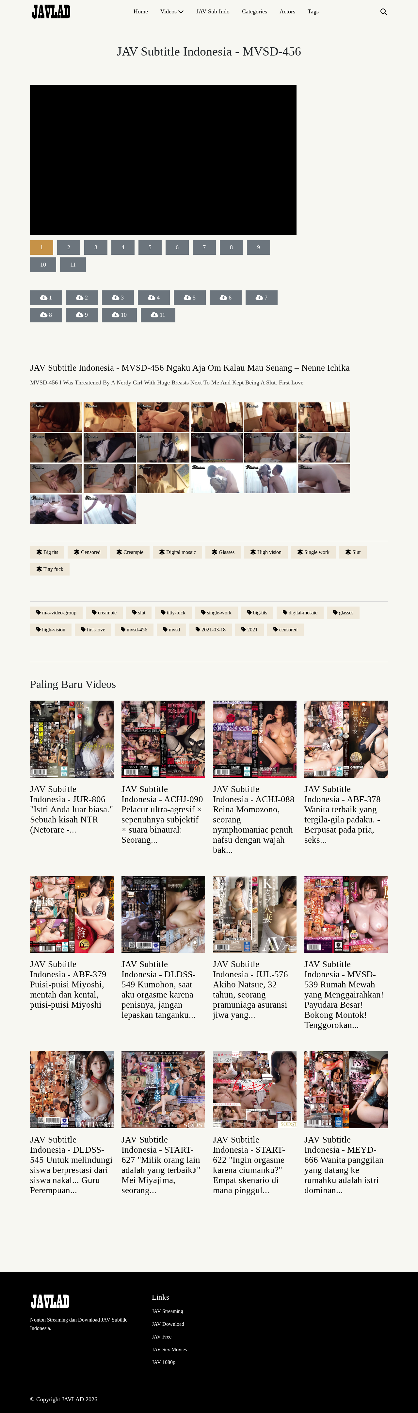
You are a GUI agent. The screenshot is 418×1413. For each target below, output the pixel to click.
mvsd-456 (137, 629)
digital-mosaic (303, 612)
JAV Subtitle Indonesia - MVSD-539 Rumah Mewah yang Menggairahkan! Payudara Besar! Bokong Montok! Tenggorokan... (344, 994)
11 (162, 315)
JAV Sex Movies (169, 1349)
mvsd (174, 629)
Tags (313, 11)
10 (124, 315)
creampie (107, 612)
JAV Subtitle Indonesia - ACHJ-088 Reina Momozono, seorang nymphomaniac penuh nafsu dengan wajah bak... (254, 819)
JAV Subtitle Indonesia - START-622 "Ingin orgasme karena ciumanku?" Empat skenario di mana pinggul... (249, 1165)
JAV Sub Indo (213, 11)
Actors (287, 11)
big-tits (260, 612)
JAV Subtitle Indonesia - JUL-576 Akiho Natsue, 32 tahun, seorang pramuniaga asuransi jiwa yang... (250, 989)
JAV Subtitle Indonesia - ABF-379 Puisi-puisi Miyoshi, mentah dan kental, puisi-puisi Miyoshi (68, 984)
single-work (219, 612)
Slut (356, 552)
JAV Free (161, 1337)
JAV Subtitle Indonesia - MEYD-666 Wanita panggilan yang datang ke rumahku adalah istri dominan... (344, 1165)
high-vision (53, 629)
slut (141, 612)
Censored (91, 552)
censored (288, 629)
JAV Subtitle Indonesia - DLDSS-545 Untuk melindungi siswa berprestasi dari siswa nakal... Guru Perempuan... (71, 1165)
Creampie (133, 552)
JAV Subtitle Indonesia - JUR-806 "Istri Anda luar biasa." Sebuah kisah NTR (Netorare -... (71, 809)
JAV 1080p (163, 1362)
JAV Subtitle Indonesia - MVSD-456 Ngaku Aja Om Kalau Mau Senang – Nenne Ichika (190, 368)
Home (141, 11)
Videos (168, 11)
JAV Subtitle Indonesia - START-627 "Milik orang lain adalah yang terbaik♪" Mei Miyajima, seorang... (161, 1165)
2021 (252, 629)
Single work (317, 552)
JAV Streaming (167, 1311)
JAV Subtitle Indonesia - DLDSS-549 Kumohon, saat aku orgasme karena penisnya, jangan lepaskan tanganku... (158, 989)
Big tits (50, 552)
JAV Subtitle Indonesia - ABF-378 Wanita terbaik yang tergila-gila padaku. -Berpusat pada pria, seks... (342, 814)
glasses (346, 612)
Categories (254, 11)
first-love (96, 629)
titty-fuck (176, 612)
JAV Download (168, 1324)
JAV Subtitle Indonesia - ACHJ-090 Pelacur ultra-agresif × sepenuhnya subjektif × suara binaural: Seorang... (162, 814)
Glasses (226, 552)
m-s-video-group (59, 612)
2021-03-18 (213, 629)
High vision (269, 552)
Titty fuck (53, 569)
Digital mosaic (181, 552)
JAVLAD (74, 1399)
